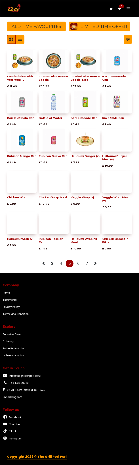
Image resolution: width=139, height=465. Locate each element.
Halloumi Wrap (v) (20, 239)
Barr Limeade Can (84, 118)
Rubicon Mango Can (21, 156)
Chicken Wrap (17, 197)
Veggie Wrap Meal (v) (115, 199)
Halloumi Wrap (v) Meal (84, 240)
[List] (20, 39)
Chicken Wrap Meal (53, 197)
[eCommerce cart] (111, 8)
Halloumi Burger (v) (85, 156)
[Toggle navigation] (128, 9)
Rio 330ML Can (113, 118)
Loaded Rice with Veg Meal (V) (20, 78)
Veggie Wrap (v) (82, 197)
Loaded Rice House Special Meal (85, 78)
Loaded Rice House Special (53, 78)
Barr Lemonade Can (114, 78)
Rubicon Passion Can (51, 240)
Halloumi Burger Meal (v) (114, 157)
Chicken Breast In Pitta (115, 240)
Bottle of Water (50, 118)
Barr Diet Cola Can (20, 118)
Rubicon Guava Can (53, 156)
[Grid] (11, 39)
